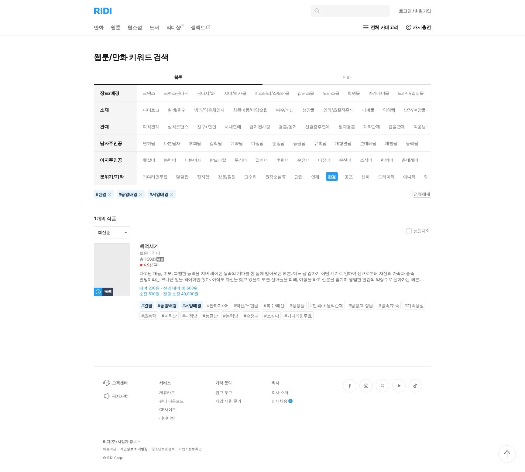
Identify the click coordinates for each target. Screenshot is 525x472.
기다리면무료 (155, 176)
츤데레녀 (410, 159)
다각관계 (151, 126)
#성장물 (297, 305)
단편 (298, 176)
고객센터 (120, 382)
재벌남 (391, 143)
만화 (99, 27)
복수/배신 (285, 109)
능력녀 (170, 159)
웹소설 (135, 27)
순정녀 (303, 159)
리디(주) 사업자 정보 (120, 442)
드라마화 (386, 176)
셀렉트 (198, 27)
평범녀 (387, 159)
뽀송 (143, 252)
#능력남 (230, 315)
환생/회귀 (177, 109)
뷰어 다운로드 (171, 400)
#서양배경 (191, 305)
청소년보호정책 (163, 449)
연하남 (149, 143)
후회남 (195, 143)
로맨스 (149, 93)
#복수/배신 (274, 305)
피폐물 (368, 109)
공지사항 (120, 396)
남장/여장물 (415, 109)
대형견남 (343, 143)
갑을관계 (396, 126)
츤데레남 (368, 143)
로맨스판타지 (176, 93)
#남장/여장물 (360, 305)
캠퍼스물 (305, 93)
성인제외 (421, 230)
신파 (365, 176)
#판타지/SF (217, 305)
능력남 (412, 143)
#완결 (146, 305)
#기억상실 (414, 305)
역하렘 (389, 109)
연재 (315, 176)
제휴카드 (167, 392)
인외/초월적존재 (338, 109)
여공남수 (421, 126)
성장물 (308, 109)
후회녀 (282, 159)
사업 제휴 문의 (228, 400)
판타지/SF (206, 93)
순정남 (278, 143)
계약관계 (371, 126)
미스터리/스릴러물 (272, 93)
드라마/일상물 (411, 93)
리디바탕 (167, 418)
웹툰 (116, 27)
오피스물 (331, 93)
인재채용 (279, 400)
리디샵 (173, 27)
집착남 (216, 143)
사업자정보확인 (190, 449)
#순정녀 (251, 315)
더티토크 (151, 109)
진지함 (203, 176)
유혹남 (320, 143)
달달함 (182, 176)
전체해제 (421, 194)
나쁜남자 (172, 143)
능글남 (299, 143)
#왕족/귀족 (389, 305)
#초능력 (148, 315)
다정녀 (324, 159)
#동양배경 (167, 305)
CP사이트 (167, 409)
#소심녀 (271, 315)
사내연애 (233, 126)
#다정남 (189, 315)
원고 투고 (223, 392)
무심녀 (241, 159)
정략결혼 (346, 126)
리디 (156, 252)
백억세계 (149, 246)
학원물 (354, 93)
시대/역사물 (235, 93)
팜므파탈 (218, 159)
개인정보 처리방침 (134, 449)
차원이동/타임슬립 (250, 109)
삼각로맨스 (178, 126)
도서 (154, 27)
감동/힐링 (227, 176)
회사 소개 (280, 392)
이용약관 (109, 449)
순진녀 (345, 159)
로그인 (415, 10)
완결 (332, 176)
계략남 (237, 143)
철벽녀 (262, 159)
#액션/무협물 (246, 305)
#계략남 (169, 315)
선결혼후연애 (317, 126)
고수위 (250, 176)
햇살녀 (149, 159)
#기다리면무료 (298, 315)
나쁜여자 (193, 159)
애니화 (409, 176)
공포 (349, 176)
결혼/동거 (288, 126)
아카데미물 (379, 93)
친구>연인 (206, 126)
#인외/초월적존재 (326, 305)
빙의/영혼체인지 (209, 109)
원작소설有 (275, 176)
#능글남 (210, 315)
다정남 (257, 143)
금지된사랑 (259, 126)
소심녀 (366, 159)
